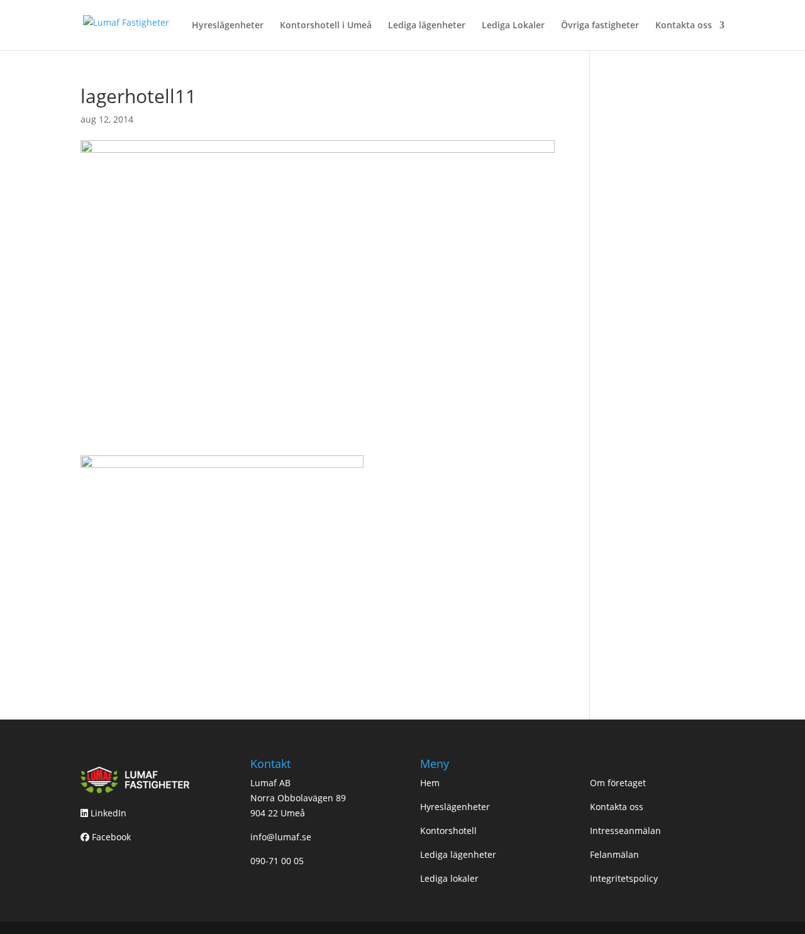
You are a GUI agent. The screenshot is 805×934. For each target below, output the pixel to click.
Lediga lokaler (449, 878)
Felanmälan (614, 854)
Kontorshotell (448, 831)
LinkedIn (107, 813)
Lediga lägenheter (426, 26)
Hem (430, 783)
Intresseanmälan (625, 831)
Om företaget (618, 783)
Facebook (110, 837)
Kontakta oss (683, 26)
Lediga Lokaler (513, 26)
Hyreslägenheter (228, 26)
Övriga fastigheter (600, 26)
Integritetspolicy (624, 878)
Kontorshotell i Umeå (326, 26)
